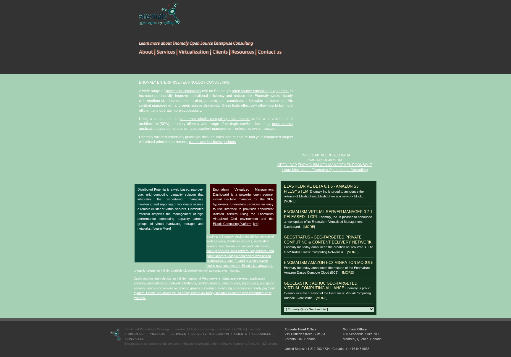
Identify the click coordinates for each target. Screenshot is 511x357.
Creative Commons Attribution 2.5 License (249, 343)
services (178, 333)
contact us (134, 338)
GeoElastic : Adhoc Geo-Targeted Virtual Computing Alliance (320, 286)
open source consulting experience (260, 91)
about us (135, 333)
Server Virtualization (210, 333)
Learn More (161, 228)
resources (261, 333)
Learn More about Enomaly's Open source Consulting (325, 170)
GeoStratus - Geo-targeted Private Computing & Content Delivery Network (328, 239)
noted (162, 343)
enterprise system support (255, 128)
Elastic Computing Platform (232, 223)
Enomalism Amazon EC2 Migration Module (328, 262)
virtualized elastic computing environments (215, 119)
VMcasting (162, 329)
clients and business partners (212, 142)
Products (157, 333)
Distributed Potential (138, 329)
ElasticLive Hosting (202, 329)
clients (240, 333)
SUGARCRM (331, 160)
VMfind (240, 329)
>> (256, 223)
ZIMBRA (313, 160)
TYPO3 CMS (310, 155)
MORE (309, 226)
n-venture (254, 329)
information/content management (206, 128)
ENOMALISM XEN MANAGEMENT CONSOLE (335, 165)
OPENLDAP (287, 165)
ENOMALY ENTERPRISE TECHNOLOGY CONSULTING (184, 82)
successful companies (183, 91)
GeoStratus (225, 329)
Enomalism (179, 329)
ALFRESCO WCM (335, 155)
